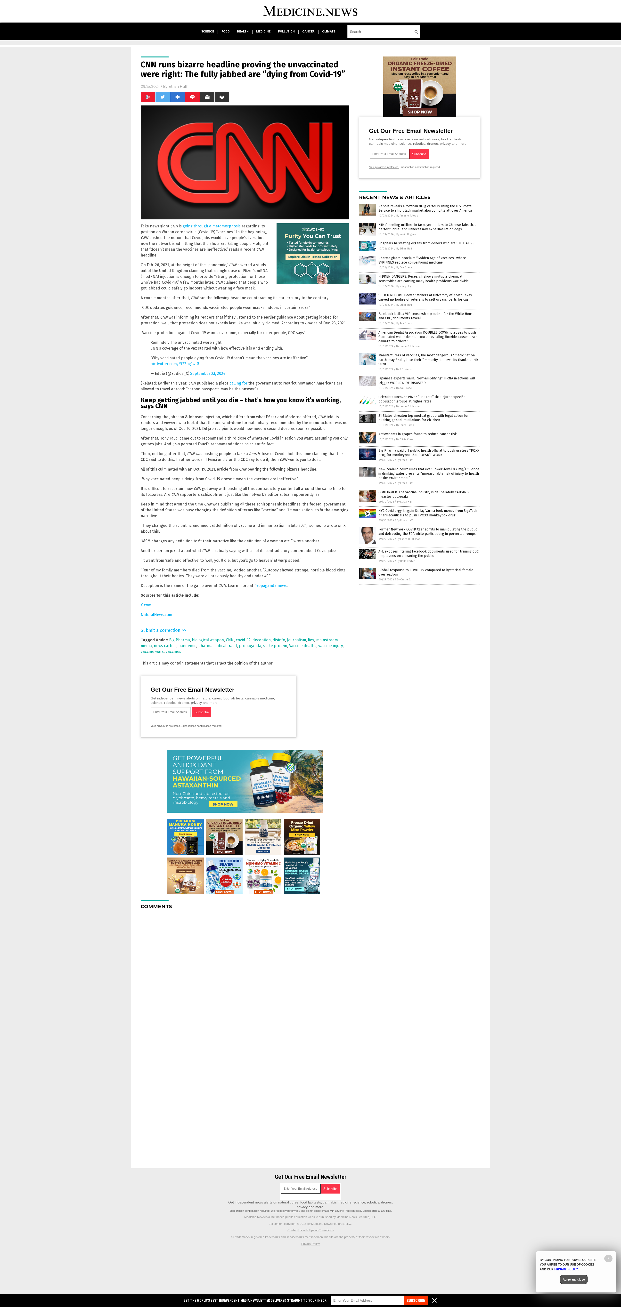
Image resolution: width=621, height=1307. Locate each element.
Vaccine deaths (302, 645)
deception (262, 640)
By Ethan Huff (404, 248)
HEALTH (243, 31)
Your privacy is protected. (166, 725)
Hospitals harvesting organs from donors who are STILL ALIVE (426, 243)
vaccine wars (152, 651)
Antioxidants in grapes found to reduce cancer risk (417, 434)
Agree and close (574, 1279)
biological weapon (208, 640)
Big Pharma (179, 640)
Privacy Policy (310, 1244)
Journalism (296, 640)
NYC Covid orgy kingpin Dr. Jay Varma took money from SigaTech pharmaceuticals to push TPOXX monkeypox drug (427, 513)
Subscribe (416, 1300)
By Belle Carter (406, 561)
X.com (146, 605)
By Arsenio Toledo (407, 215)
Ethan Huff (178, 86)
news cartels (165, 645)
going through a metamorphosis (212, 226)
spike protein (275, 645)
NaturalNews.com (156, 614)
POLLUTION (286, 31)
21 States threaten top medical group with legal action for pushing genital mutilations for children (423, 418)
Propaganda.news (270, 585)
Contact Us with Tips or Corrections (310, 1230)
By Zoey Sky (403, 286)
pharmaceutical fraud (217, 645)
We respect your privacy (285, 1210)
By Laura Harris (405, 425)
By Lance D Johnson (408, 346)
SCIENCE (207, 31)
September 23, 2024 (207, 373)
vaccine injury (330, 645)
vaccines (173, 651)
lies (311, 640)
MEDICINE (263, 31)
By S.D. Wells (403, 369)
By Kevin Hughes (406, 234)
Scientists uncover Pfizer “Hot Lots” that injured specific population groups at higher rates (421, 399)
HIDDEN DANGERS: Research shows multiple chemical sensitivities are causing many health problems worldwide (423, 278)
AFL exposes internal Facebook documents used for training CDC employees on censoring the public (428, 553)
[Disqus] (245, 973)
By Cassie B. (404, 579)
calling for (238, 383)
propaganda (250, 645)
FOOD (225, 31)
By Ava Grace (404, 267)
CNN (230, 640)
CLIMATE (328, 31)
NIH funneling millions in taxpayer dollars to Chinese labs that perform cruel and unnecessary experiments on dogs (427, 227)
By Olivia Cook (404, 439)
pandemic (187, 645)
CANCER (308, 31)
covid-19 (243, 640)
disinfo (279, 640)
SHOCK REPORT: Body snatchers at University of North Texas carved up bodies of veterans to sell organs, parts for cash (425, 297)
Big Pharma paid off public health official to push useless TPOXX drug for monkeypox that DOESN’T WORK (428, 453)
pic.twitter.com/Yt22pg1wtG (174, 363)
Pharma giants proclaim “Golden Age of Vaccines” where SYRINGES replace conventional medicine (422, 260)
